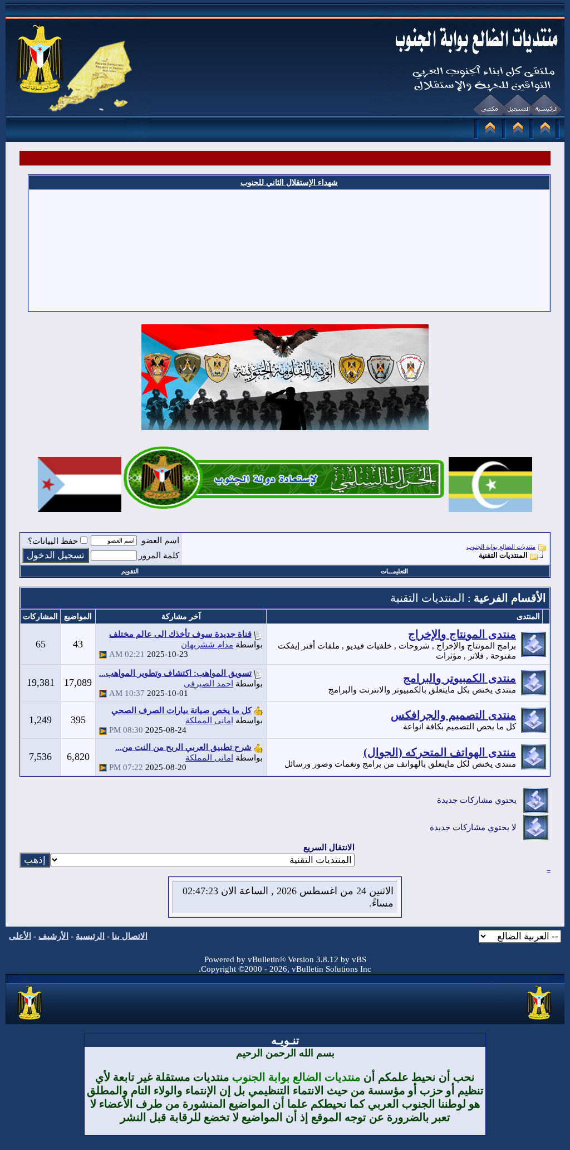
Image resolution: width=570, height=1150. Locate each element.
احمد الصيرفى (208, 683)
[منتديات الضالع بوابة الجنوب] (30, 1020)
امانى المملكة (209, 720)
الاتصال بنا (130, 936)
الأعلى (20, 936)
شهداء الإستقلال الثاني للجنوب (289, 182)
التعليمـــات (394, 571)
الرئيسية (90, 936)
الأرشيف (53, 936)
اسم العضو (160, 540)
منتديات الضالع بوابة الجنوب (500, 546)
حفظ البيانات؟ (53, 541)
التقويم (130, 571)
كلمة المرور (159, 555)
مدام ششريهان (207, 644)
